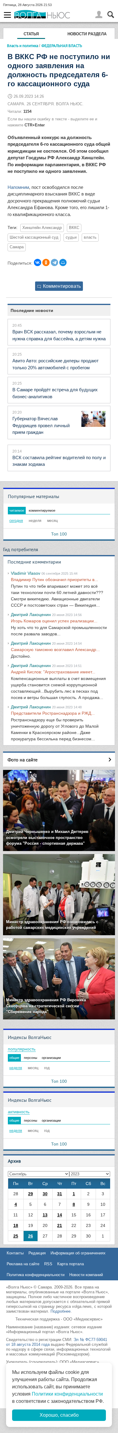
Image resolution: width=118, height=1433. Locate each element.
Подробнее (60, 1311)
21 (59, 1225)
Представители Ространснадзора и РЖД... (53, 713)
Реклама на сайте (23, 1264)
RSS (48, 1264)
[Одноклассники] (46, 262)
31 (59, 1194)
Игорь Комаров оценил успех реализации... (54, 620)
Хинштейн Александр (42, 228)
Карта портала (70, 1264)
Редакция (37, 1253)
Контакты (15, 1253)
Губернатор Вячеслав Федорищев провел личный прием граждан (41, 425)
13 (45, 1215)
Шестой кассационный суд (34, 237)
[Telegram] (54, 262)
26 (30, 1236)
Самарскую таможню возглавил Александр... (55, 649)
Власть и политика (22, 45)
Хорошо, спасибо (59, 1415)
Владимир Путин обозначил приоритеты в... (54, 579)
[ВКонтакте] (37, 262)
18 (15, 1225)
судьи (71, 237)
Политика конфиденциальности (35, 1275)
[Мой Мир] (63, 262)
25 (15, 1236)
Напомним (18, 187)
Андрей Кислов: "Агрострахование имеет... (53, 671)
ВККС (74, 228)
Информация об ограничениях (78, 1253)
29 (30, 1194)
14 (59, 1215)
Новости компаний (86, 1275)
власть (90, 237)
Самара (17, 247)
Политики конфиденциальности (67, 1393)
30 (45, 1194)
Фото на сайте (23, 759)
